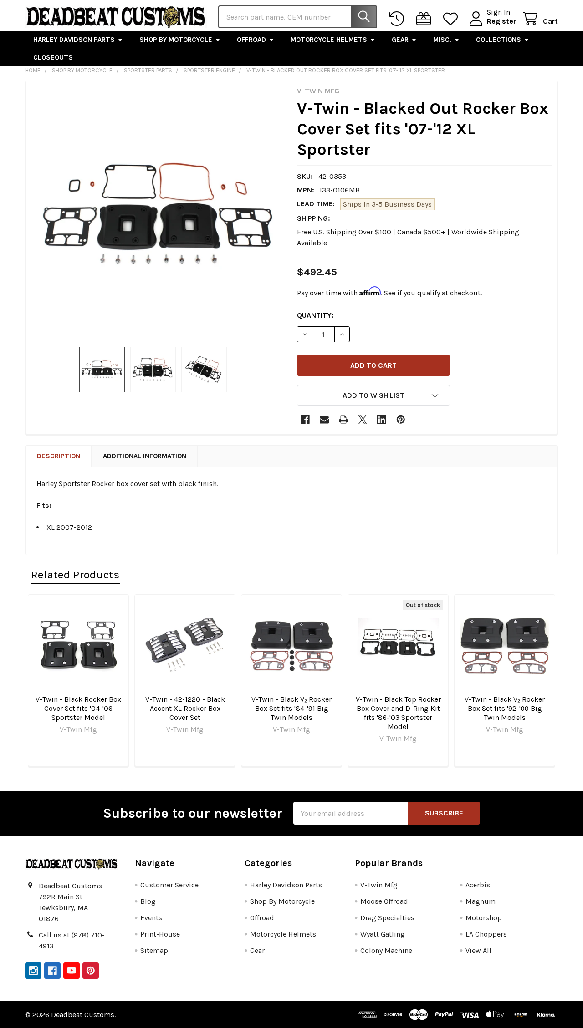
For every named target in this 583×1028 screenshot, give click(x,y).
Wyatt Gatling (382, 934)
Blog (148, 901)
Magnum (480, 901)
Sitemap (154, 950)
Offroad (251, 39)
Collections (498, 39)
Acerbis (477, 885)
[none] (158, 213)
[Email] (324, 419)
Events (151, 917)
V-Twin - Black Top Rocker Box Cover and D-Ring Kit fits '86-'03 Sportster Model (398, 713)
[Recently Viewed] (398, 19)
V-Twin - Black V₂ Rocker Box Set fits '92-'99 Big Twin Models (505, 708)
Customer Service (169, 885)
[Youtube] (71, 970)
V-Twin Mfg (379, 885)
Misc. (442, 39)
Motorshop (483, 917)
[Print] (343, 419)
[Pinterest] (401, 419)
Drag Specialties (387, 917)
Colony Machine (386, 950)
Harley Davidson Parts (74, 39)
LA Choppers (486, 934)
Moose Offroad (384, 901)
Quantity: (315, 315)
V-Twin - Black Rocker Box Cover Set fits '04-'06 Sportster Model (78, 708)
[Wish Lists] (452, 19)
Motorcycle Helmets (329, 39)
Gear (400, 39)
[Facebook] (305, 419)
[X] (362, 419)
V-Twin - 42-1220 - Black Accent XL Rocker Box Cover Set (185, 708)
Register (501, 21)
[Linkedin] (381, 419)
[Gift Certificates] (425, 19)
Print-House (160, 934)
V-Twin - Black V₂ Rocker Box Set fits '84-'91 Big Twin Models (291, 708)
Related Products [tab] (75, 574)
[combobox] (297, 16)
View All (478, 950)
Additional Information (144, 456)
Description (58, 456)
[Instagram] (33, 970)
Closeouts (53, 57)
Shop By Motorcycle (175, 39)
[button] (373, 395)
